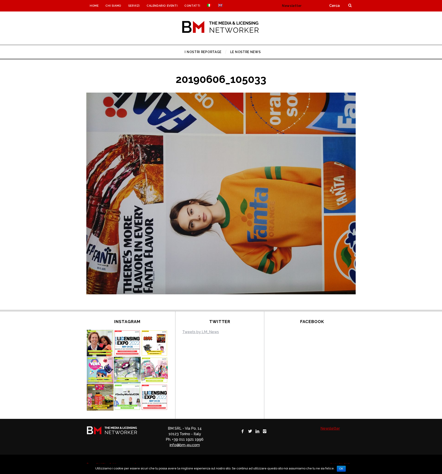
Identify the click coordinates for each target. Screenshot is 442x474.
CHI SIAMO (113, 5)
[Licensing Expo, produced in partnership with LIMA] (154, 397)
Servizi (134, 5)
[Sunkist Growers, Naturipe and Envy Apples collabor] (100, 397)
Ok (341, 468)
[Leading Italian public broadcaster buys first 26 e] (127, 370)
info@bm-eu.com (185, 445)
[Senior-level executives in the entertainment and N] (127, 343)
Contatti (192, 5)
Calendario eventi (162, 5)
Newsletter (292, 6)
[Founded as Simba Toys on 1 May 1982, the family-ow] (100, 343)
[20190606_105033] (221, 293)
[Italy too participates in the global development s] (100, 370)
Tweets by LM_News (200, 332)
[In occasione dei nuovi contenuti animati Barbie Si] (154, 370)
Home (94, 5)
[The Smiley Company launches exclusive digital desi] (127, 397)
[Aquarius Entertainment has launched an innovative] (154, 343)
